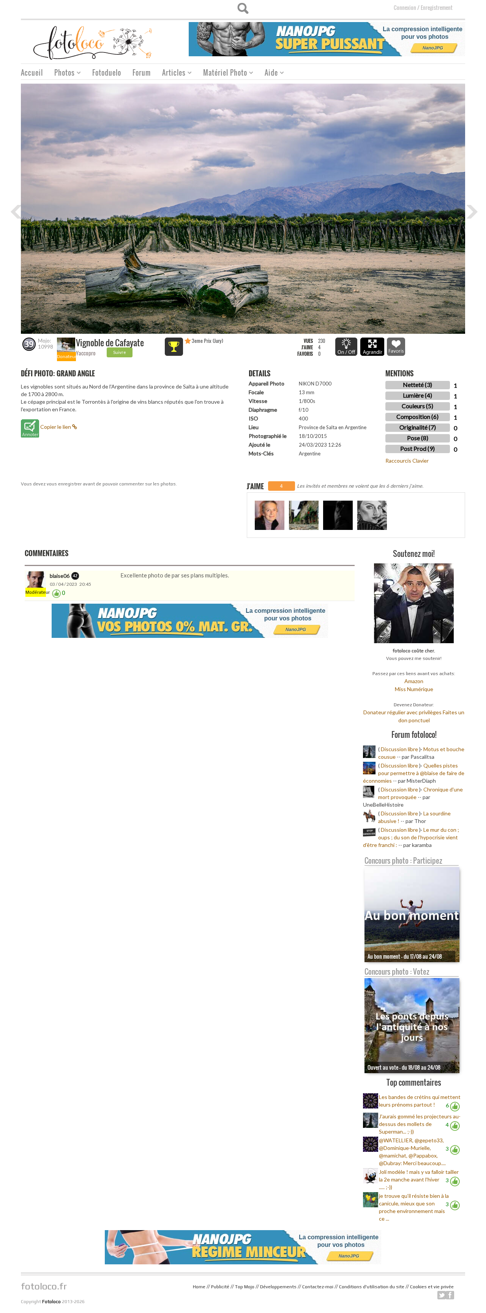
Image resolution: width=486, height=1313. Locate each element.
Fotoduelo (106, 73)
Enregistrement (437, 7)
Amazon (413, 681)
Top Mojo (244, 1286)
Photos (62, 73)
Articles (171, 73)
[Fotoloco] (93, 42)
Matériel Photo (222, 73)
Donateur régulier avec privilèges (402, 712)
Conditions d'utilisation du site (371, 1286)
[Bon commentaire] (56, 593)
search (243, 8)
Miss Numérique (414, 689)
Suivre (119, 352)
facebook (450, 1295)
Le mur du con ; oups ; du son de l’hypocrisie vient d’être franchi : (411, 837)
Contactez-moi (317, 1286)
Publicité (220, 1286)
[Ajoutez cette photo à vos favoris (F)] (396, 347)
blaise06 (59, 575)
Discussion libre (399, 749)
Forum (142, 73)
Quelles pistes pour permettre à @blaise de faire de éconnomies (413, 773)
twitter (441, 1295)
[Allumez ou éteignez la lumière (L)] (346, 347)
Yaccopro (86, 353)
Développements (278, 1286)
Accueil (32, 73)
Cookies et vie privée (432, 1286)
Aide (268, 73)
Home (199, 1286)
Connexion (405, 7)
